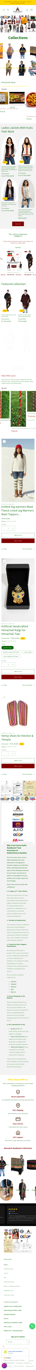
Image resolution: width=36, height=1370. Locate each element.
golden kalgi (7, 648)
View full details (27, 549)
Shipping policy (30, 1366)
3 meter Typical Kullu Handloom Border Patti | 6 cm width (23, 413)
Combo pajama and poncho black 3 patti (8, 315)
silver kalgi (27, 652)
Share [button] (5, 549)
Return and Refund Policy (12, 1286)
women (6, 1273)
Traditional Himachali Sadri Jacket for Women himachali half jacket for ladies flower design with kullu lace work (25, 168)
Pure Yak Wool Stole (6, 1215)
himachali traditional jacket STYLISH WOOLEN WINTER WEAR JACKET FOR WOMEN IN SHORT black (9, 169)
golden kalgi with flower (11, 652)
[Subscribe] (27, 1342)
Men (5, 1277)
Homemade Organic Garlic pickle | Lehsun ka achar (22, 116)
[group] (22, 99)
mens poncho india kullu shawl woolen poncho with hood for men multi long (26, 356)
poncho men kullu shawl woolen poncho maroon (24, 315)
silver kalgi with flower (10, 656)
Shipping (3, 521)
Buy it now (18, 541)
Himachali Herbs (9, 1282)
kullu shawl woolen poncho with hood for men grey (8, 353)
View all (18, 224)
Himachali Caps (8, 1269)
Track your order (9, 1295)
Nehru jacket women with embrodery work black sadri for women (8, 204)
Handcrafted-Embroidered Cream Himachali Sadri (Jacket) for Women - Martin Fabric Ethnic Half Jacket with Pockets (26, 212)
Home (5, 1264)
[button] (4, 10)
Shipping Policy (8, 1290)
